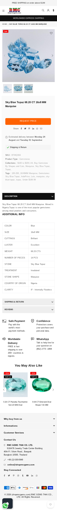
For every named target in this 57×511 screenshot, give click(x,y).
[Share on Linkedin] (33, 128)
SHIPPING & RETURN (14, 302)
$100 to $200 (23, 163)
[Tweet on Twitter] (25, 128)
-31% (33, 373)
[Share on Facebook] (21, 128)
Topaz (8, 169)
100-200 (15, 173)
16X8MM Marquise (28, 173)
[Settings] (53, 10)
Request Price (28, 121)
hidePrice (25, 176)
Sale (5, 31)
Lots (33, 176)
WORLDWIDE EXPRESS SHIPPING (28, 18)
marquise (40, 176)
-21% (7, 373)
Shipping (14, 147)
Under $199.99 (29, 180)
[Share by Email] (41, 128)
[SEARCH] (43, 10)
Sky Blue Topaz (42, 166)
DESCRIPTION (11, 196)
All (31, 163)
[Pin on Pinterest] (29, 128)
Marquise (30, 166)
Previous (4, 55)
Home (4, 24)
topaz (18, 180)
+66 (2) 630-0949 (15, 460)
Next (52, 55)
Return (24, 147)
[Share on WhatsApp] (37, 128)
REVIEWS (9, 309)
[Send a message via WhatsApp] (5, 505)
